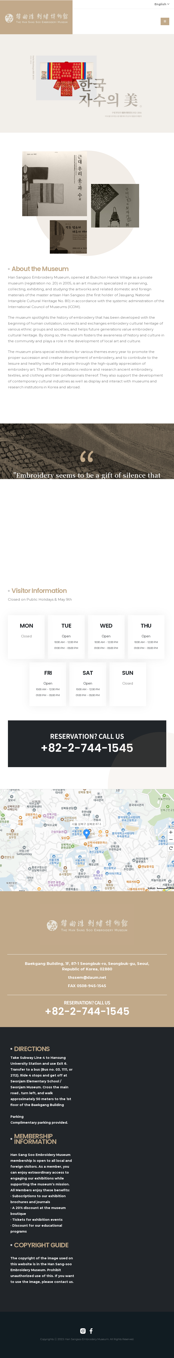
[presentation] (5, 83)
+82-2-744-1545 (87, 748)
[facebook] (91, 1331)
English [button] (161, 4)
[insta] (83, 1331)
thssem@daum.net (87, 977)
